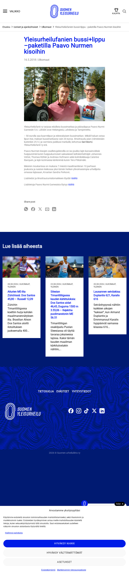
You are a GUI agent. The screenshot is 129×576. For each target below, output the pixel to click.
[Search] (124, 11)
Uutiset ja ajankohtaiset (26, 27)
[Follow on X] (94, 411)
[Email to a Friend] (47, 209)
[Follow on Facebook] (71, 411)
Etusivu (6, 27)
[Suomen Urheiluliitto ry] (64, 11)
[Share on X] (40, 209)
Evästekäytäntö (48, 570)
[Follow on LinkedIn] (102, 411)
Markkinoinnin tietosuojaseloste (71, 570)
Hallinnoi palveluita (14, 533)
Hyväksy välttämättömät (64, 552)
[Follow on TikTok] (86, 411)
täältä (74, 178)
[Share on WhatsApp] (26, 209)
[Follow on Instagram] (78, 411)
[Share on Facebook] (33, 209)
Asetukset (64, 562)
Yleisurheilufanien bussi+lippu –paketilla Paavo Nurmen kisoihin (88, 27)
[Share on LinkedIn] (54, 209)
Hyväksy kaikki (64, 543)
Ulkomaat (46, 27)
